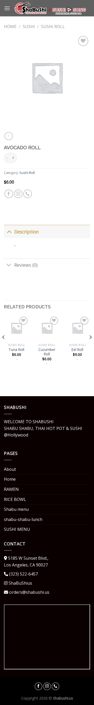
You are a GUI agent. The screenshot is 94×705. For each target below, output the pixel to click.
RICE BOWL (15, 499)
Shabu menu (16, 509)
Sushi (29, 26)
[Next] (90, 347)
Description (26, 232)
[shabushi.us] (50, 8)
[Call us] (27, 194)
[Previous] (3, 347)
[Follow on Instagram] (18, 194)
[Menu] (7, 8)
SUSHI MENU (17, 529)
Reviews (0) (26, 265)
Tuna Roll (16, 349)
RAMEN (11, 489)
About (10, 469)
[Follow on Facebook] (8, 194)
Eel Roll (77, 349)
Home (10, 26)
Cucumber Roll (46, 351)
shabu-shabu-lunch (23, 519)
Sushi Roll (53, 26)
